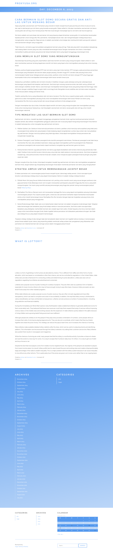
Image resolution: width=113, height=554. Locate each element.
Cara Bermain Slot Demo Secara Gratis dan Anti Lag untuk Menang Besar (53, 21)
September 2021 (22, 491)
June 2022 (20, 463)
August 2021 (21, 494)
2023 (39, 519)
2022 (39, 521)
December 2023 (22, 413)
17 (95, 525)
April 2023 (20, 438)
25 (60, 530)
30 (89, 530)
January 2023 (21, 448)
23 (89, 528)
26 (66, 530)
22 (83, 528)
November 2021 (22, 485)
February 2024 (21, 407)
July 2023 (20, 429)
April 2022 (20, 469)
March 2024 (20, 404)
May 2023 (20, 435)
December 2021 (22, 482)
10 (95, 523)
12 (65, 525)
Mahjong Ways (26, 188)
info (21, 230)
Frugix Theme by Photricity (21, 546)
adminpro (22, 228)
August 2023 (21, 426)
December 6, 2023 (31, 228)
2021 (39, 524)
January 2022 (21, 479)
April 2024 (20, 401)
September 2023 (22, 423)
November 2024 (22, 379)
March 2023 (20, 441)
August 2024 (21, 388)
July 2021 (20, 498)
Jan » (62, 534)
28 (77, 530)
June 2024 (20, 395)
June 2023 (20, 432)
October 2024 (21, 382)
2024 (39, 516)
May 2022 (20, 466)
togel (60, 382)
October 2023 (21, 420)
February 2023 (21, 444)
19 (66, 528)
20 (71, 528)
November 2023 (22, 416)
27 (71, 530)
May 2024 (20, 398)
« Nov (58, 534)
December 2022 (22, 451)
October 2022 (21, 457)
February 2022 (21, 476)
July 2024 (20, 391)
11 (60, 525)
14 (77, 525)
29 (83, 530)
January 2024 (21, 410)
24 (95, 528)
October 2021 (21, 488)
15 (83, 525)
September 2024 (22, 385)
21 (77, 528)
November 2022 (22, 454)
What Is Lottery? (29, 241)
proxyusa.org (26, 3)
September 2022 (22, 460)
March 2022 (20, 473)
